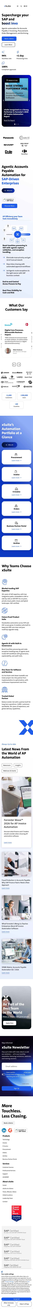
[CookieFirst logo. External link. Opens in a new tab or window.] (2, 1272)
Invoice (5, 1143)
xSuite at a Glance (8, 1188)
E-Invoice (5, 1146)
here (28, 1281)
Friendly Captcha (25, 1083)
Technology (6, 1139)
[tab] (16, 217)
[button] (3, 100)
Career (5, 1185)
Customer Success (8, 1167)
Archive (5, 1156)
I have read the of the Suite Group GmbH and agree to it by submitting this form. (18, 1074)
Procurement (7, 1149)
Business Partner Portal (10, 1159)
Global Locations (8, 1195)
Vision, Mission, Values (9, 1192)
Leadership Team (8, 1198)
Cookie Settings (9, 1281)
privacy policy (19, 1072)
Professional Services (9, 1170)
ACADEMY (6, 1177)
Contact (5, 1201)
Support (5, 1174)
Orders (5, 1153)
